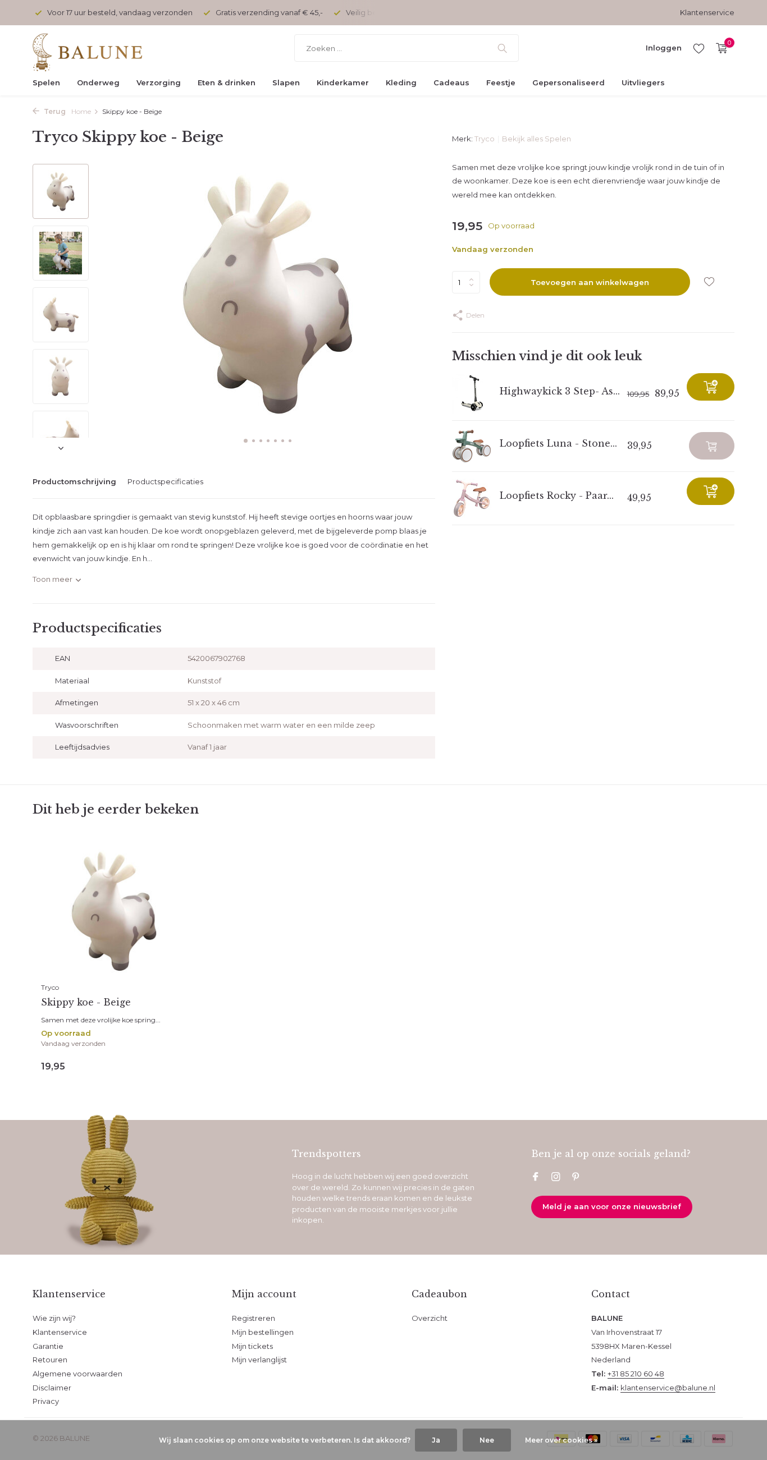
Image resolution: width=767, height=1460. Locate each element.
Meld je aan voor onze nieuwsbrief (611, 1206)
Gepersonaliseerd (568, 82)
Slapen (286, 82)
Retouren (50, 1359)
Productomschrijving (74, 481)
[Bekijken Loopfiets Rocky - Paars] (471, 498)
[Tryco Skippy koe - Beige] (114, 911)
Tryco (484, 138)
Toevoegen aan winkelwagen (590, 282)
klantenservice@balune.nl (667, 1387)
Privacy (46, 1401)
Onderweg (98, 82)
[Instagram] (555, 1177)
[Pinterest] (576, 1177)
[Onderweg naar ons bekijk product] (711, 446)
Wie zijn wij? (54, 1318)
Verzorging (158, 82)
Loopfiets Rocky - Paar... (557, 495)
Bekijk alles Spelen (536, 138)
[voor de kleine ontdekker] (103, 48)
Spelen (46, 82)
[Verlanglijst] (699, 48)
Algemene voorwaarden (77, 1373)
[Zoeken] (502, 48)
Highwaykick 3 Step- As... (560, 391)
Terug (54, 111)
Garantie (48, 1346)
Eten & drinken (226, 82)
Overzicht (430, 1318)
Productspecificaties (165, 481)
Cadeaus (451, 82)
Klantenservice (707, 12)
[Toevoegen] (710, 387)
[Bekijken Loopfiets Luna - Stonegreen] (471, 446)
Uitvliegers (643, 82)
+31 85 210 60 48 (636, 1373)
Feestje (500, 82)
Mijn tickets (252, 1346)
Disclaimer (52, 1387)
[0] (719, 48)
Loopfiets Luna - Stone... (558, 443)
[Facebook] (535, 1177)
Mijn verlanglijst (259, 1359)
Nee (487, 1440)
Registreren (253, 1318)
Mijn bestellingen (263, 1332)
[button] (245, 441)
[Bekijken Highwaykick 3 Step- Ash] (471, 394)
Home (81, 111)
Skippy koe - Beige (86, 1002)
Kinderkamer (343, 82)
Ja (436, 1440)
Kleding (401, 82)
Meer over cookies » (561, 1440)
